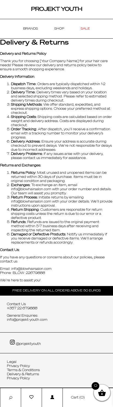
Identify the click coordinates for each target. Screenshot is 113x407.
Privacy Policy (18, 366)
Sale (85, 28)
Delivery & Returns (23, 374)
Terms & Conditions (23, 370)
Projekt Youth (56, 9)
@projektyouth (28, 344)
